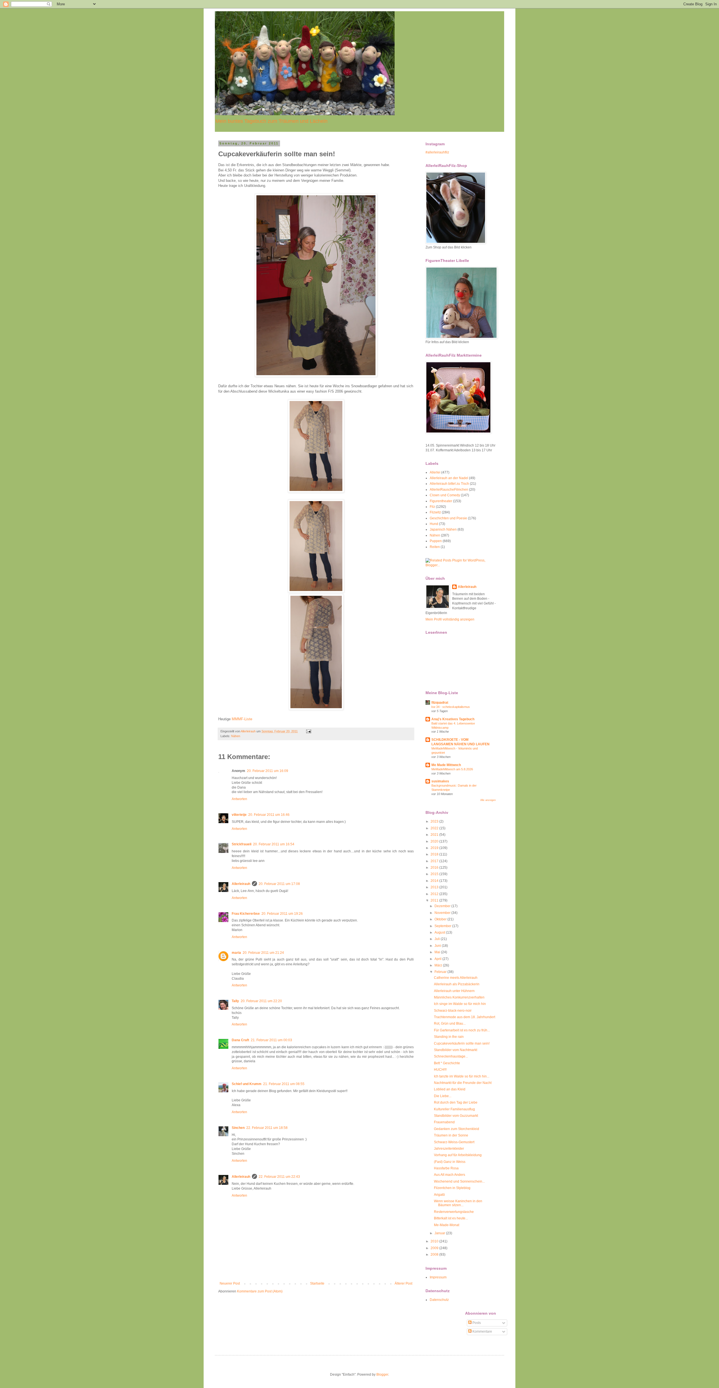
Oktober (440, 919)
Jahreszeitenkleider (449, 1149)
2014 (435, 881)
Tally (235, 1001)
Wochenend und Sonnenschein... (459, 1181)
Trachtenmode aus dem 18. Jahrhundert (464, 1017)
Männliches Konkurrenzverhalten (459, 997)
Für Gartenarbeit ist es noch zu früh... (462, 1030)
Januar (440, 1233)
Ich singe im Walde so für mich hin (460, 1004)
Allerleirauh (241, 884)
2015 (435, 874)
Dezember (442, 906)
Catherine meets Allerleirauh (455, 978)
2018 (435, 854)
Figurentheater (441, 501)
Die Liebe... (442, 1096)
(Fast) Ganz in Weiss (449, 1162)
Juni (438, 946)
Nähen (235, 736)
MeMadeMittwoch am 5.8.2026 (452, 769)
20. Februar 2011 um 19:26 (282, 914)
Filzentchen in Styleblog (452, 1188)
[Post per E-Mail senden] (308, 731)
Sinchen (238, 1128)
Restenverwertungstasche (454, 1212)
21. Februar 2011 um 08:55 (283, 1084)
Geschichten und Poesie (448, 518)
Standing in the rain (449, 1037)
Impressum (438, 1277)
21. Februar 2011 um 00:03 (271, 1040)
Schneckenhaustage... (451, 1056)
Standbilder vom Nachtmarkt (455, 1050)
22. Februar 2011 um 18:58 (267, 1128)
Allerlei (435, 472)
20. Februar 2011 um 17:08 (279, 884)
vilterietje (239, 815)
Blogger (382, 1374)
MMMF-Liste (242, 719)
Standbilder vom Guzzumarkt (456, 1116)
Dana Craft (240, 1040)
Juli (437, 939)
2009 (435, 1248)
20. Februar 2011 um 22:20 (261, 1001)
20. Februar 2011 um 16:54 (273, 844)
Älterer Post (403, 1283)
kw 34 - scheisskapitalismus (450, 706)
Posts (476, 1323)
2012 (435, 894)
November (442, 913)
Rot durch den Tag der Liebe (455, 1102)
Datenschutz (439, 1300)
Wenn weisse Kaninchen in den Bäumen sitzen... (458, 1203)
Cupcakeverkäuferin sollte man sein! (462, 1043)
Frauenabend (444, 1122)
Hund (434, 524)
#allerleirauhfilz (437, 152)
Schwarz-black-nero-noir (453, 1011)
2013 (435, 887)
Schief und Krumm (246, 1084)
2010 (435, 1241)
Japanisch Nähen (443, 529)
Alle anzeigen (488, 800)
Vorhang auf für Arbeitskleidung (458, 1155)
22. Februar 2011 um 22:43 (279, 1177)
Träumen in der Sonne (451, 1135)
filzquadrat (439, 703)
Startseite (317, 1283)
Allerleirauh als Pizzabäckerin (456, 984)
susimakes (440, 781)
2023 (435, 821)
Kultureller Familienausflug (454, 1109)
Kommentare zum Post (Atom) (260, 1291)
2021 (435, 835)
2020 (435, 841)
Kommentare (482, 1331)
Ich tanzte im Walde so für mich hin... (461, 1076)
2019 (435, 848)
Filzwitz (435, 512)
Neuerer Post (230, 1283)
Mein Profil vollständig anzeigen (450, 619)
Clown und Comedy (445, 495)
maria (236, 953)
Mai (437, 952)
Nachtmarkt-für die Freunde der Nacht (463, 1083)
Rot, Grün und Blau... (450, 1023)
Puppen (436, 541)
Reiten (435, 547)
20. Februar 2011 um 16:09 (267, 771)
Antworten (239, 799)
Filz (432, 507)
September (443, 926)
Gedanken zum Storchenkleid (456, 1129)
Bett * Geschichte (447, 1063)
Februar (440, 972)
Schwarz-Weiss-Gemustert (454, 1142)
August (440, 932)
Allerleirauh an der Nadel (449, 478)
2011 (435, 900)
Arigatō (439, 1195)
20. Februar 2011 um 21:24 (263, 953)
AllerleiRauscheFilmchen (449, 490)
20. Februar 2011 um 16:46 (269, 815)
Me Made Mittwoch (446, 765)
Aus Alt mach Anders (449, 1175)
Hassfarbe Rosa (446, 1168)
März (438, 965)
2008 (435, 1254)
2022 (435, 828)
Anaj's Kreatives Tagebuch (452, 719)
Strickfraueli (241, 844)
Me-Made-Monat (446, 1225)
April (438, 959)
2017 (435, 861)
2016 (435, 868)
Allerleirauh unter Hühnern (454, 991)
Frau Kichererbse (246, 914)
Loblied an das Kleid (449, 1089)
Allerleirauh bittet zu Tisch (449, 484)
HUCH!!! (440, 1070)
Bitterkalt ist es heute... (451, 1218)
